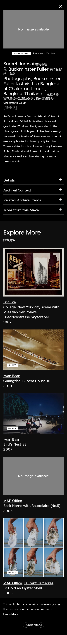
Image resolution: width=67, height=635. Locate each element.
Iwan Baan (11, 376)
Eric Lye (9, 302)
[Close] (60, 6)
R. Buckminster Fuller (26, 69)
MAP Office (12, 501)
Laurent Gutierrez (38, 583)
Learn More (10, 614)
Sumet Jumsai (18, 63)
